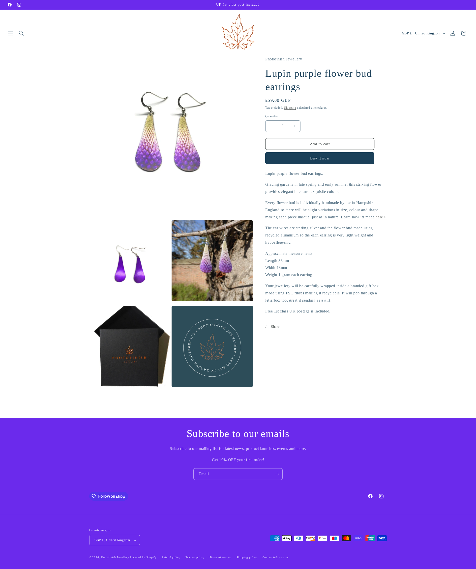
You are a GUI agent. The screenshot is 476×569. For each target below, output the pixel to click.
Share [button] (275, 327)
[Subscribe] (276, 474)
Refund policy (171, 557)
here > (381, 217)
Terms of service (220, 557)
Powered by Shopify (143, 557)
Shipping (290, 107)
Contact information (276, 557)
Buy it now (320, 158)
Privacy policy (195, 557)
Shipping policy (247, 557)
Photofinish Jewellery (115, 557)
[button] (10, 33)
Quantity (271, 116)
